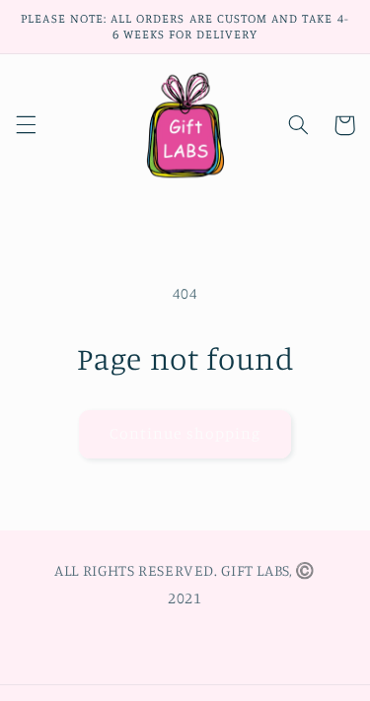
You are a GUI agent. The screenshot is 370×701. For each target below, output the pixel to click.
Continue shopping (185, 433)
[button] (25, 125)
